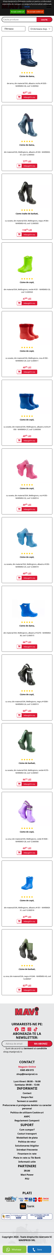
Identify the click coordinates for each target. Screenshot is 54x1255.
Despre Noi (27, 1097)
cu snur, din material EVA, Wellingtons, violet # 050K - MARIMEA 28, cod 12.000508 (27, 840)
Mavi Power (27, 1174)
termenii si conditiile (35, 1048)
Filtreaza (9, 28)
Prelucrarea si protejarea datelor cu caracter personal (27, 1107)
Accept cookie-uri (17, 12)
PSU (27, 1178)
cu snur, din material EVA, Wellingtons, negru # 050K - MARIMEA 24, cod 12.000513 (27, 703)
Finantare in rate (27, 1153)
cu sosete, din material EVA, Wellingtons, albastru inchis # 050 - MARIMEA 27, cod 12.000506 (27, 428)
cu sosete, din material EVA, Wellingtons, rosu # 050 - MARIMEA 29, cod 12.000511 (27, 359)
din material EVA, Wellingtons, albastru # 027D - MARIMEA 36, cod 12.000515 (27, 634)
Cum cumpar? (27, 1129)
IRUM (27, 1170)
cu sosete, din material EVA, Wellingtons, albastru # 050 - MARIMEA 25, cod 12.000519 (27, 565)
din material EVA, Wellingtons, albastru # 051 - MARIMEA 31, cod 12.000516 (27, 909)
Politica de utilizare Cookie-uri (27, 1112)
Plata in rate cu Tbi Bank (27, 1157)
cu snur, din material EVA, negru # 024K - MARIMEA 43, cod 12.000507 (27, 977)
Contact (27, 1093)
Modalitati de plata (27, 1137)
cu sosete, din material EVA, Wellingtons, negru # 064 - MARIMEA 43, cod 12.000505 (27, 222)
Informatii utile (27, 1161)
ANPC (27, 1116)
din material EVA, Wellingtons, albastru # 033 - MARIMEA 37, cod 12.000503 (27, 153)
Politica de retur (27, 1141)
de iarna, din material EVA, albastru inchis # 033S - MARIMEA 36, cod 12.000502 (27, 84)
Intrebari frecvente (27, 1149)
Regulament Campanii (27, 1120)
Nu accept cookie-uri (35, 12)
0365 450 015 (27, 1070)
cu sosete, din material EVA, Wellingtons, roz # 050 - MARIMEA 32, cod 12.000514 (27, 496)
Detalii (27, 6)
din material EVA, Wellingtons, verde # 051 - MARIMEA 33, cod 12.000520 (27, 290)
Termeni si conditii (27, 1101)
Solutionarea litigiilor (27, 1145)
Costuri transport (27, 1133)
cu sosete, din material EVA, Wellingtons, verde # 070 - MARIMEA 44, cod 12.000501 (27, 771)
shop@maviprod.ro (27, 1074)
